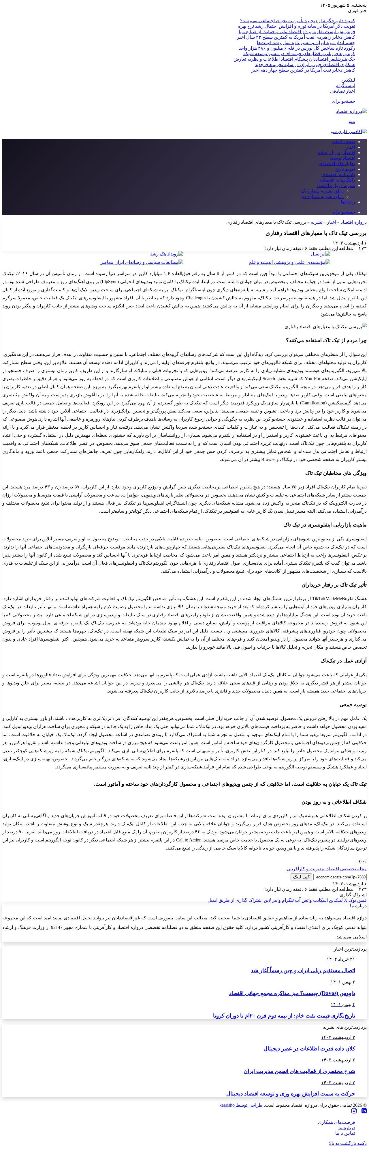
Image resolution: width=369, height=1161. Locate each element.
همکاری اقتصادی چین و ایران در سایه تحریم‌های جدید (305, 64)
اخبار (350, 147)
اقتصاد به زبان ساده (336, 152)
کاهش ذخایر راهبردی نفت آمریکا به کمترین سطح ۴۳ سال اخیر (296, 37)
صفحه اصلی (343, 141)
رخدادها (348, 201)
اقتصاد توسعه (342, 158)
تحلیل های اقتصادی (337, 163)
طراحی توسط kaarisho (241, 1105)
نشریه (316, 222)
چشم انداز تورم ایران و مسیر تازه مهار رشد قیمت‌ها (306, 42)
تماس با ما (345, 1133)
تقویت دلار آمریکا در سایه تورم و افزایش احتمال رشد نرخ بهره (296, 26)
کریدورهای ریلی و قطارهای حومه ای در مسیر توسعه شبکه (299, 53)
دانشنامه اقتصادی (338, 174)
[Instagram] (354, 1111)
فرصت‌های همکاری (336, 1122)
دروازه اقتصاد (354, 222)
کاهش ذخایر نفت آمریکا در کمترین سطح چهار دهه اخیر (303, 70)
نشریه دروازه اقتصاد (336, 185)
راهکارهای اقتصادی (336, 180)
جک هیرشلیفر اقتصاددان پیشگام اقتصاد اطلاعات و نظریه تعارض (294, 59)
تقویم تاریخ (345, 169)
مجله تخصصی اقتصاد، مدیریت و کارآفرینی (327, 868)
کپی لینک (301, 876)
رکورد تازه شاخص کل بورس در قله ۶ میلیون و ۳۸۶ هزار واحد (297, 48)
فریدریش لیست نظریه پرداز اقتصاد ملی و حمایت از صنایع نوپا (297, 31)
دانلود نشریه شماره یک (322, 190)
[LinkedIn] (364, 1111)
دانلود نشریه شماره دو (323, 196)
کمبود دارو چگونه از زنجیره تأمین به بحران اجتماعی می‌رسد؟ (297, 20)
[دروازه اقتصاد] (351, 111)
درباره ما (346, 1127)
